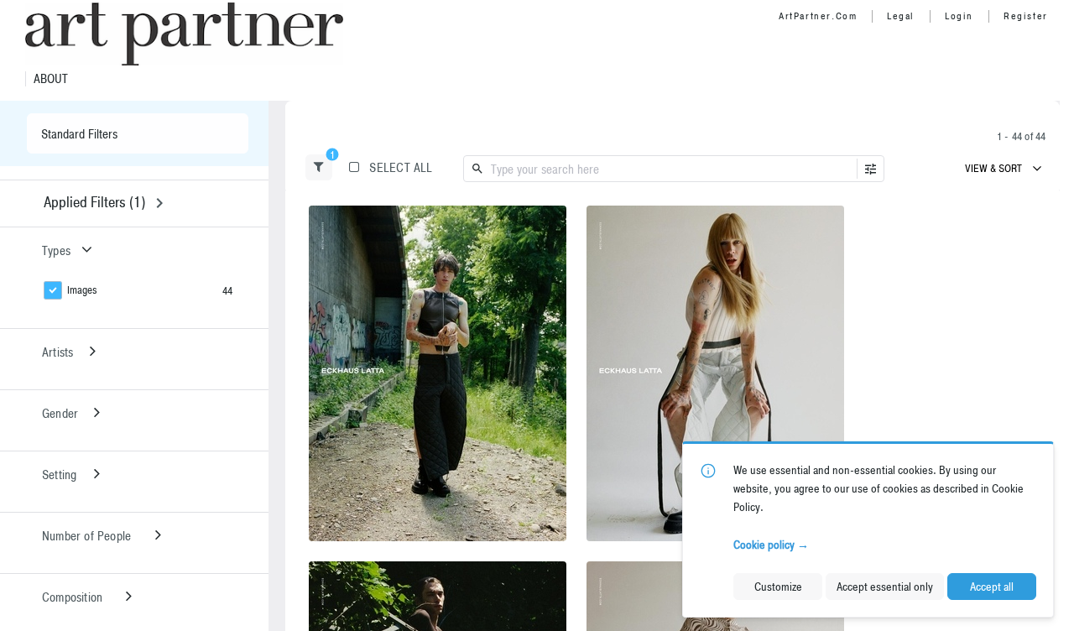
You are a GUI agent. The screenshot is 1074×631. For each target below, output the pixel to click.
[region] (437, 373)
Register (1026, 16)
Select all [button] (400, 167)
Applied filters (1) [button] (94, 202)
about (51, 78)
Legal (901, 16)
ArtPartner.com (818, 16)
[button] (318, 167)
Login (959, 16)
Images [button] (82, 290)
